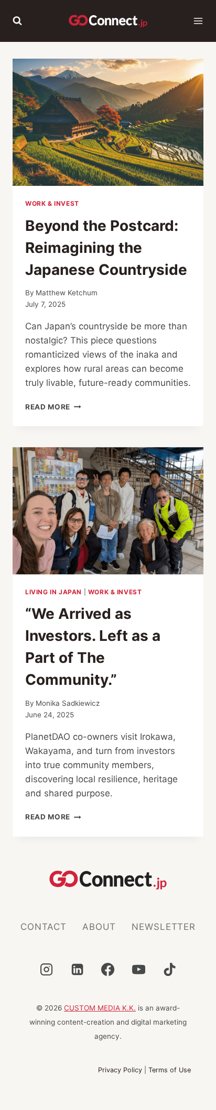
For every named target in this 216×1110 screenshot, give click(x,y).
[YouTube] (139, 969)
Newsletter (164, 927)
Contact (43, 927)
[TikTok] (170, 969)
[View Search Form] (17, 21)
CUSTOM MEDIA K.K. (100, 1008)
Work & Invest (52, 203)
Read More (53, 407)
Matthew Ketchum (67, 292)
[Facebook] (108, 969)
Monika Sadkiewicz (68, 703)
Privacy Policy (120, 1070)
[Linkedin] (77, 969)
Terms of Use (169, 1070)
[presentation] (108, 122)
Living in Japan (53, 592)
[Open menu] (198, 21)
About (99, 927)
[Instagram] (46, 969)
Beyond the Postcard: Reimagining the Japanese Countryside (106, 248)
